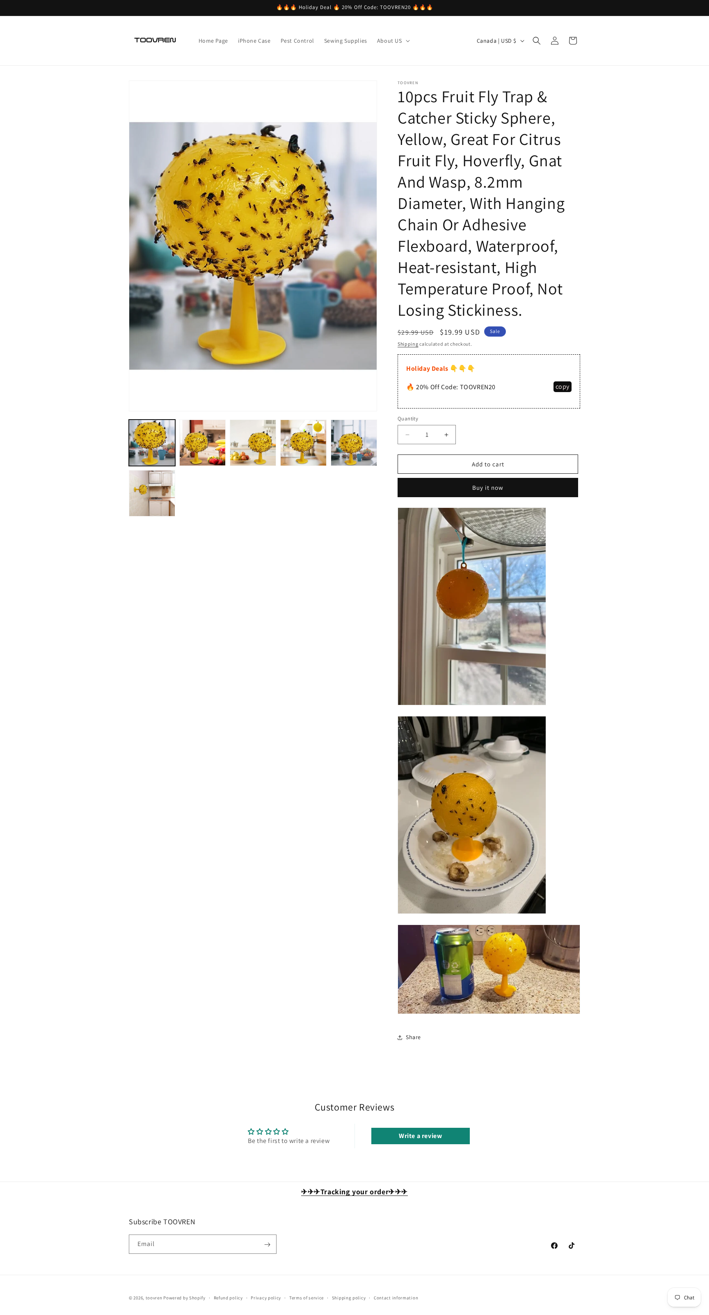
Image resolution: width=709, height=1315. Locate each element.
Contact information (396, 1297)
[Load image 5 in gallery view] (354, 443)
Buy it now (487, 487)
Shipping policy (349, 1297)
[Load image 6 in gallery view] (152, 493)
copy (562, 386)
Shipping (408, 344)
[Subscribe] (267, 1244)
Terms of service (306, 1297)
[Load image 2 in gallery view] (202, 443)
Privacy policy (266, 1297)
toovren (154, 1298)
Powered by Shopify (184, 1298)
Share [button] (413, 1037)
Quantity (408, 418)
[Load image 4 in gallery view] (303, 443)
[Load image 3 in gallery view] (253, 443)
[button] (392, 40)
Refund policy (228, 1297)
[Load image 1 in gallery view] (152, 443)
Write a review (420, 1135)
